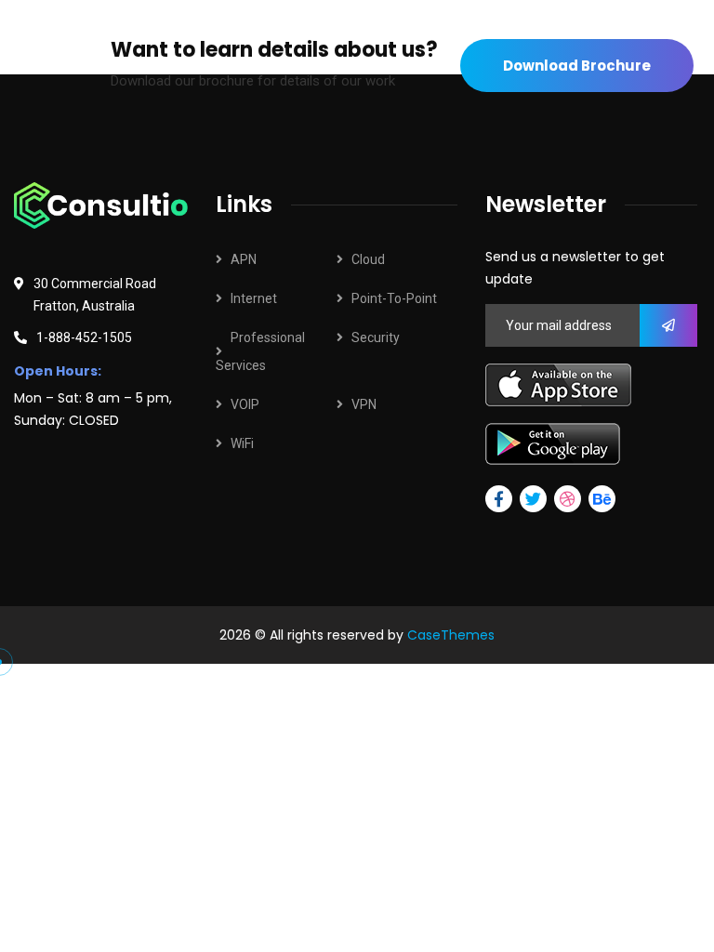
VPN (364, 404)
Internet (254, 298)
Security (375, 337)
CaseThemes (451, 635)
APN (244, 259)
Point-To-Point (394, 298)
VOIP (245, 404)
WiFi (242, 443)
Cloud (368, 259)
